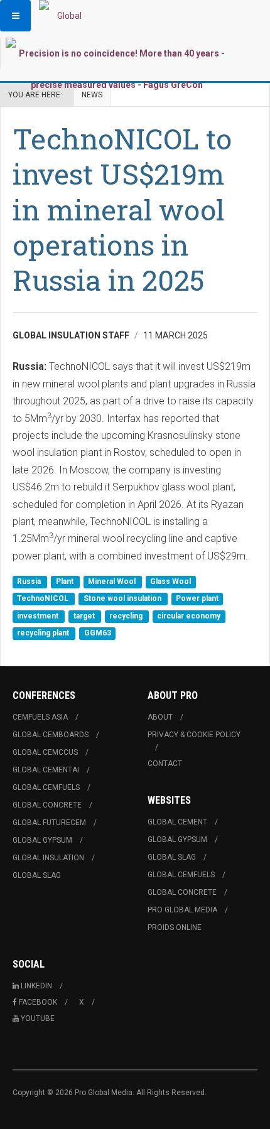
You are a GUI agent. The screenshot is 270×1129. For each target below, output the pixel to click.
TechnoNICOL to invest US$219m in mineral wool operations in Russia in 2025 (122, 209)
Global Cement (177, 822)
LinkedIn (36, 985)
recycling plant (44, 633)
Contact (165, 763)
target (85, 616)
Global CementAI (46, 769)
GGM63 (97, 633)
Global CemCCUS (45, 752)
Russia (30, 581)
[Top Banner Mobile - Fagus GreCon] (116, 69)
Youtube (38, 1018)
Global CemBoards (51, 734)
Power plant (197, 599)
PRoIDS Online (175, 927)
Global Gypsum (42, 840)
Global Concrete (47, 805)
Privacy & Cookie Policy (194, 734)
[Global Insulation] (64, 15)
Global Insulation (48, 857)
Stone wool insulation (123, 599)
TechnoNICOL (43, 599)
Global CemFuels (46, 787)
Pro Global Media (182, 909)
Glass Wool (170, 581)
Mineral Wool (113, 581)
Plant (65, 581)
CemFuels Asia (40, 717)
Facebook (38, 1002)
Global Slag (37, 875)
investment (38, 616)
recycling (126, 616)
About (160, 717)
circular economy (188, 616)
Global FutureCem (49, 822)
